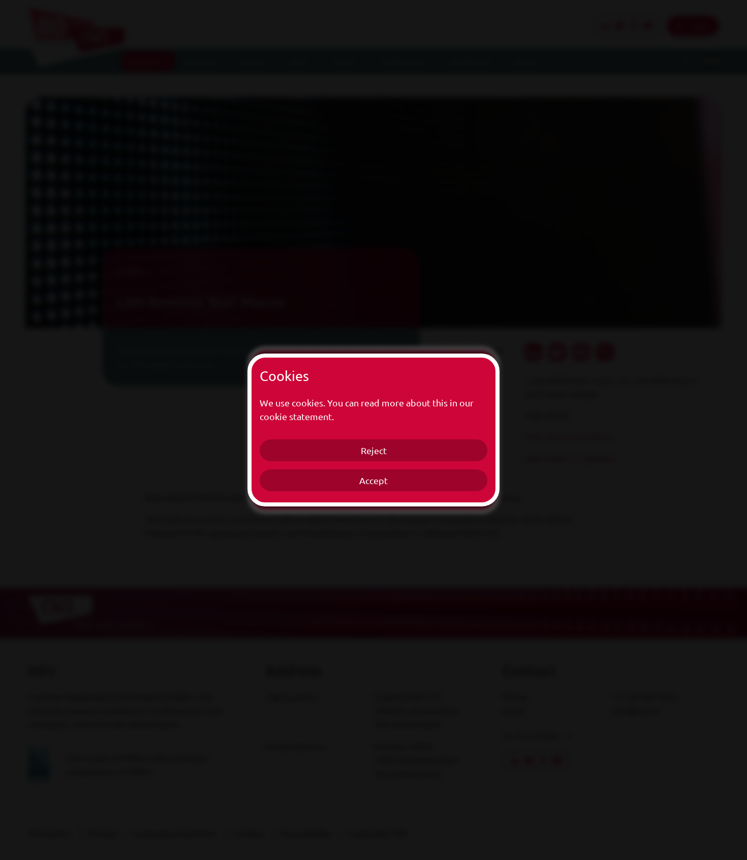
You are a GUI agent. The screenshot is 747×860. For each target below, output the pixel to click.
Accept (373, 480)
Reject (374, 450)
